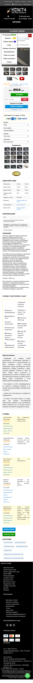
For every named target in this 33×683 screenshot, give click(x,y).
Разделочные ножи (9, 546)
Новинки (10, 38)
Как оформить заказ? (16, 109)
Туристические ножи (20, 542)
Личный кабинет (27, 4)
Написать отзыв (23, 84)
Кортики (5, 588)
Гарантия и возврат (12, 602)
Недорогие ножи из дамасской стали (13, 554)
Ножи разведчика (8, 575)
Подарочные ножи (9, 584)
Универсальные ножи (21, 546)
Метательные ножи (9, 582)
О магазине (17, 1)
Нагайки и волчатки (9, 48)
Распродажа (9, 35)
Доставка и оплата (8, 1)
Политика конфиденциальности (16, 614)
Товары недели (9, 41)
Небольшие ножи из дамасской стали (13, 558)
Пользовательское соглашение (15, 616)
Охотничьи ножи (8, 542)
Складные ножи (8, 578)
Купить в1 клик (24, 99)
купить (20, 94)
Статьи (8, 608)
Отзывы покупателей (12, 604)
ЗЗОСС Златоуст (21, 204)
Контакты (23, 1)
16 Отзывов (15, 84)
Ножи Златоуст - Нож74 (16, 669)
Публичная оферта (12, 612)
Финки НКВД (7, 573)
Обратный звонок (17, 4)
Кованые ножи (7, 550)
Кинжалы (6, 590)
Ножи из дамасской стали (11, 571)
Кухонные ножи (8, 580)
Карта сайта (9, 610)
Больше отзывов (9, 529)
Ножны (9, 62)
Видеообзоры (10, 606)
